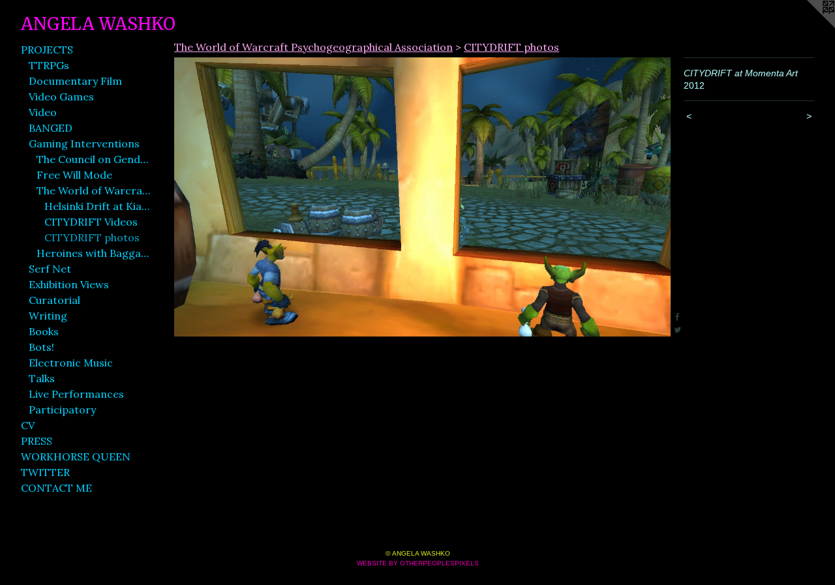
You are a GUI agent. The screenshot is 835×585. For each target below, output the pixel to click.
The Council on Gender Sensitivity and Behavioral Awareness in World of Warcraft (94, 159)
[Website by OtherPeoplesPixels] (809, 26)
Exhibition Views (69, 284)
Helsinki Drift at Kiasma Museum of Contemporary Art (97, 206)
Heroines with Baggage (94, 253)
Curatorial (54, 300)
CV (28, 425)
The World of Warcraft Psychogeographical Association (94, 190)
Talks (42, 378)
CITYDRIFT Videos (91, 221)
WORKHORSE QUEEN (75, 456)
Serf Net (50, 268)
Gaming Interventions (84, 143)
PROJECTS (47, 49)
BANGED (50, 127)
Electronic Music (71, 362)
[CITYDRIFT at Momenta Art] (422, 197)
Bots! (41, 346)
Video (43, 112)
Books (44, 331)
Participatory (62, 409)
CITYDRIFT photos (92, 237)
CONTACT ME (56, 487)
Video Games (61, 96)
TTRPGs (49, 65)
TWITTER (45, 472)
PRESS (36, 440)
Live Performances (76, 393)
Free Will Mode (74, 174)
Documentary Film (75, 80)
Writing (48, 315)
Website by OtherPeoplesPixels (418, 563)
